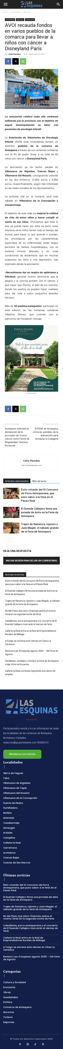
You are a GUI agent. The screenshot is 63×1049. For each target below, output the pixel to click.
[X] (15, 61)
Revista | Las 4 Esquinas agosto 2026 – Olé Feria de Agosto (31, 653)
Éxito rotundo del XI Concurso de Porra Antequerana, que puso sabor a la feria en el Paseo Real (32, 582)
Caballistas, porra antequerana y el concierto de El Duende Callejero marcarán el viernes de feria (31, 623)
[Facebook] (8, 61)
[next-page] (10, 540)
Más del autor (39, 481)
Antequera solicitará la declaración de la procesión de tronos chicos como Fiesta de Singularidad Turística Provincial (17, 437)
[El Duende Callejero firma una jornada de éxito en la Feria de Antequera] (11, 512)
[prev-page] (5, 540)
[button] (5, 4)
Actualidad (16, 12)
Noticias (27, 12)
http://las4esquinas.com (31, 465)
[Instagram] (28, 1044)
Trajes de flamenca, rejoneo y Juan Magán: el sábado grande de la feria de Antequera (40, 527)
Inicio (5, 12)
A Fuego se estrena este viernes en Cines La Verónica (28, 643)
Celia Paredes (15, 54)
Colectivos (30, 19)
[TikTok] (35, 1044)
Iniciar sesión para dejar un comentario (31, 560)
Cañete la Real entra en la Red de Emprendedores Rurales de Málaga (30, 633)
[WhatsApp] (23, 61)
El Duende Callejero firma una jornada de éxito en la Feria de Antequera (39, 512)
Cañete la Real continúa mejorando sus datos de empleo (30, 673)
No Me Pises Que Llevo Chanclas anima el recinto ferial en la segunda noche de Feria (30, 613)
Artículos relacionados (16, 481)
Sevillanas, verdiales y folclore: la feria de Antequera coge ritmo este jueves (32, 663)
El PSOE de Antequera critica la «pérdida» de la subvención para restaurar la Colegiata (45, 433)
